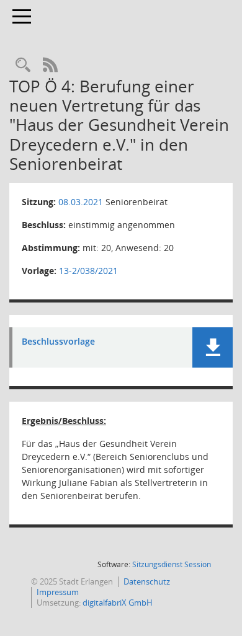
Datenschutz (146, 581)
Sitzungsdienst (171, 564)
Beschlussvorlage (58, 342)
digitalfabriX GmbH (118, 602)
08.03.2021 (80, 202)
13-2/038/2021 (88, 270)
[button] (212, 347)
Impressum (58, 592)
